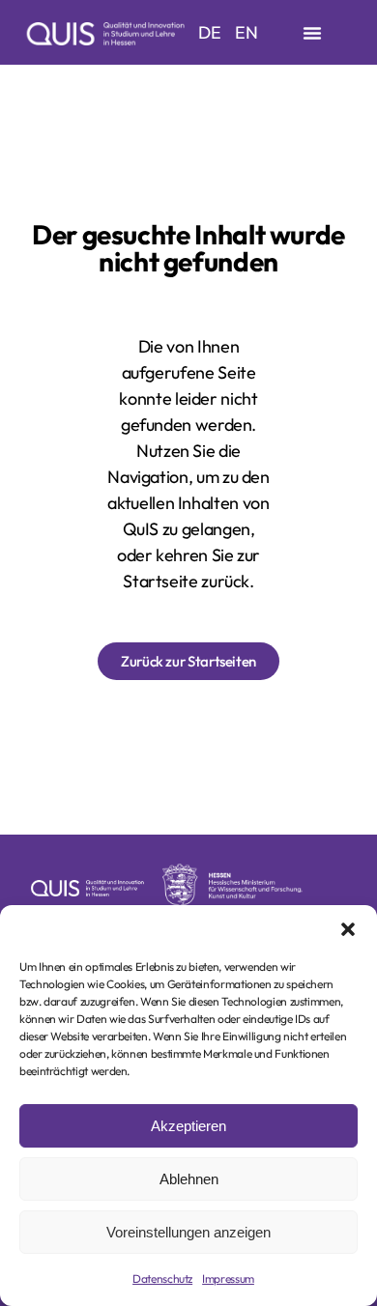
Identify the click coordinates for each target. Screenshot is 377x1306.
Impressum (228, 1278)
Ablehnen (189, 1179)
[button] (348, 929)
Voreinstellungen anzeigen (188, 1232)
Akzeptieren (188, 1126)
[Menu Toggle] (312, 33)
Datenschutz (162, 1278)
